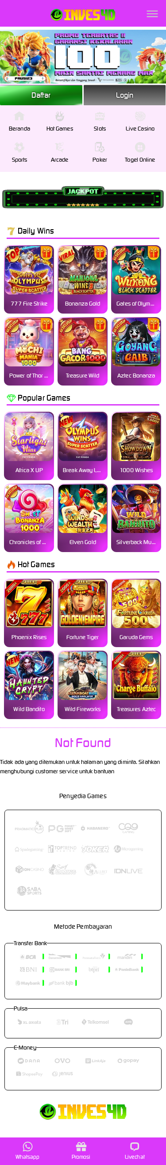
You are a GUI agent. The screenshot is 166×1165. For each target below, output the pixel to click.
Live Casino (140, 128)
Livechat (135, 1156)
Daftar (41, 95)
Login (125, 95)
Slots (100, 128)
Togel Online (140, 159)
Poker (100, 159)
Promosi (81, 1156)
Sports (19, 159)
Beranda (19, 128)
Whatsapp (27, 1156)
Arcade (60, 159)
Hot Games (59, 128)
